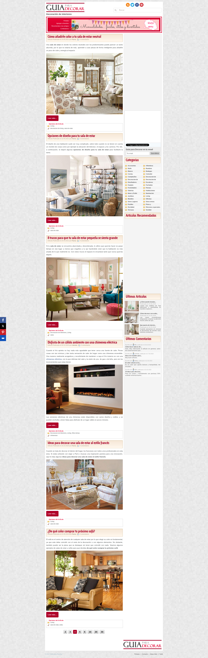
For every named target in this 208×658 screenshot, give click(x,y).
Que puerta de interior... (148, 325)
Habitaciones (150, 190)
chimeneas (54, 435)
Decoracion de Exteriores (151, 178)
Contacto (145, 654)
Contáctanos (64, 29)
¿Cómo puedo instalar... (148, 302)
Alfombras (149, 166)
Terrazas (131, 210)
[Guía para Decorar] (65, 7)
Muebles (131, 199)
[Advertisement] (143, 73)
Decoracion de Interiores (58, 332)
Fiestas (148, 188)
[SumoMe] (3, 338)
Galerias (131, 190)
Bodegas (149, 171)
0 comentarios (84, 39)
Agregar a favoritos (62, 23)
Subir (161, 654)
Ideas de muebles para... (133, 356)
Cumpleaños (132, 177)
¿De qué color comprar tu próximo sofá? (71, 531)
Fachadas (149, 185)
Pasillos (130, 204)
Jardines (131, 196)
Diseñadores (132, 182)
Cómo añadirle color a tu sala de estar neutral (74, 37)
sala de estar (68, 128)
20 (96, 632)
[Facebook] (3, 320)
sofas (61, 625)
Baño (129, 168)
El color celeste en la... (132, 363)
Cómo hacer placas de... (133, 347)
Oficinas (149, 199)
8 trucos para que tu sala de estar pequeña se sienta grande (83, 238)
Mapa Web (153, 654)
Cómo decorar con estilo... (149, 313)
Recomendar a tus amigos (60, 26)
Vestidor (149, 210)
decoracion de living (57, 128)
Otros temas (76, 433)
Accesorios (132, 166)
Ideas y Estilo (132, 193)
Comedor (149, 174)
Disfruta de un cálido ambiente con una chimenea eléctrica (82, 342)
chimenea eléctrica (54, 359)
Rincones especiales (153, 207)
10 (90, 632)
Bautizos (149, 168)
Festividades (132, 188)
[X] (3, 326)
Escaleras (149, 182)
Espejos (130, 185)
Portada (66, 21)
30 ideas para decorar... (133, 372)
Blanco (130, 171)
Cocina (130, 174)
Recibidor (131, 207)
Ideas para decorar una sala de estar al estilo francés (78, 443)
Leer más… (52, 118)
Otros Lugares (133, 201)
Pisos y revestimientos (151, 205)
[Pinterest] (3, 332)
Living (52, 126)
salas (52, 335)
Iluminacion (150, 193)
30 (102, 632)
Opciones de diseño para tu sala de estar (71, 136)
